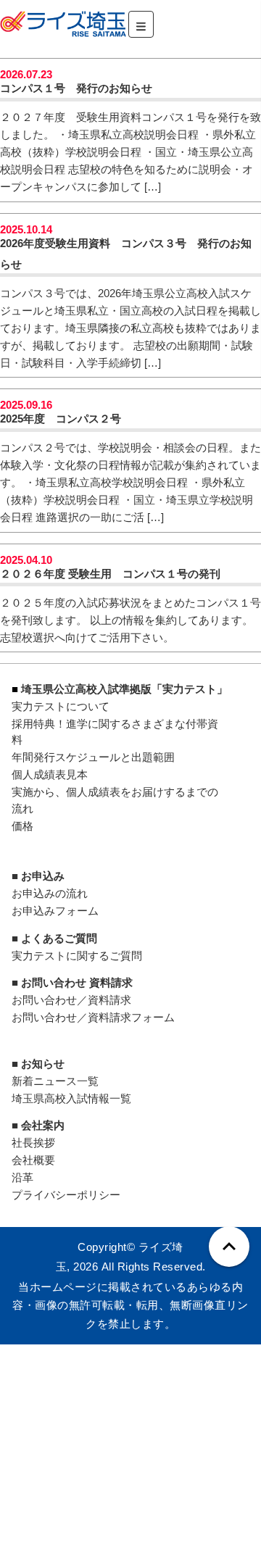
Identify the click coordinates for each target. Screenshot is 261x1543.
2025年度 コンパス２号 (60, 418)
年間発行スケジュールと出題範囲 (93, 757)
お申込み (43, 876)
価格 (22, 826)
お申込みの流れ (50, 893)
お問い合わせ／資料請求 (71, 1000)
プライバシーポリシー (66, 1195)
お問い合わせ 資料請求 (77, 982)
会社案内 (43, 1125)
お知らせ (43, 1063)
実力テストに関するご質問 (77, 955)
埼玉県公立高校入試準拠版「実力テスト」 (124, 689)
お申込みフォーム (55, 910)
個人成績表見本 (50, 774)
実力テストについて (60, 706)
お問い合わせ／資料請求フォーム (93, 1017)
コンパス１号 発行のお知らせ (76, 88)
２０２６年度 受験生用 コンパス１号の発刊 (110, 573)
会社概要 (33, 1160)
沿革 (22, 1177)
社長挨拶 (33, 1142)
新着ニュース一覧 (55, 1081)
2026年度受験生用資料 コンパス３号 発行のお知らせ (126, 253)
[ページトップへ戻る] (229, 1246)
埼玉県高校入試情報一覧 (71, 1098)
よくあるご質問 (59, 938)
